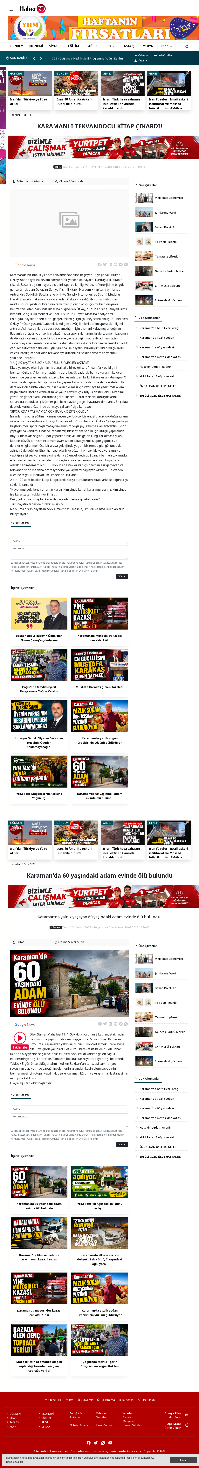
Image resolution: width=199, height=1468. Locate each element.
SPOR (110, 46)
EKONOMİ (36, 46)
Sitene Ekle (54, 1400)
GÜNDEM (16, 46)
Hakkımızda (107, 1400)
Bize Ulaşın (148, 1400)
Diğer (164, 46)
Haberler (15, 115)
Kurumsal (127, 1400)
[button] (36, 60)
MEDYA (148, 46)
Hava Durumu (104, 1425)
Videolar (143, 55)
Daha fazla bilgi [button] (14, 1462)
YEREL (27, 115)
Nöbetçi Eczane (79, 1425)
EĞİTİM (73, 46)
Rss (70, 1400)
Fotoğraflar (165, 55)
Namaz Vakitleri (132, 1425)
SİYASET (55, 46)
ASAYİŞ (129, 46)
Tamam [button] (183, 1460)
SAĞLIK (92, 46)
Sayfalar (101, 1417)
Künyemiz (86, 1400)
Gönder (122, 576)
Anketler (75, 1417)
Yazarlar (143, 60)
